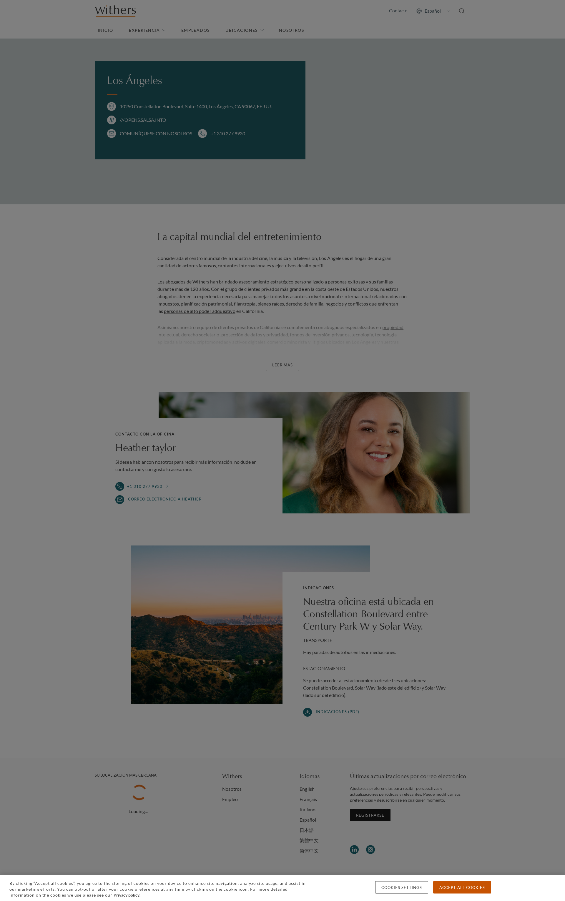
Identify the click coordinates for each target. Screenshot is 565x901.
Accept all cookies (462, 887)
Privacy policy (126, 894)
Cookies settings (401, 887)
